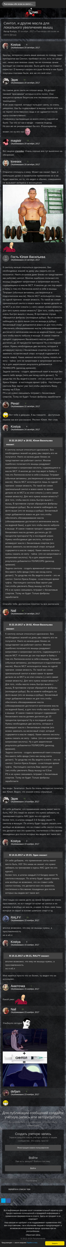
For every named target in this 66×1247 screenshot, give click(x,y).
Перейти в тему (32, 1242)
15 (27, 917)
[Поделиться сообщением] (61, 48)
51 (24, 80)
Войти (33, 1168)
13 (28, 141)
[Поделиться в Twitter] (3, 1200)
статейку (19, 151)
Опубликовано (25, 48)
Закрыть (55, 1243)
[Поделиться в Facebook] (8, 1200)
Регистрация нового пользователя (33, 1148)
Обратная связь (33, 1235)
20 (22, 611)
